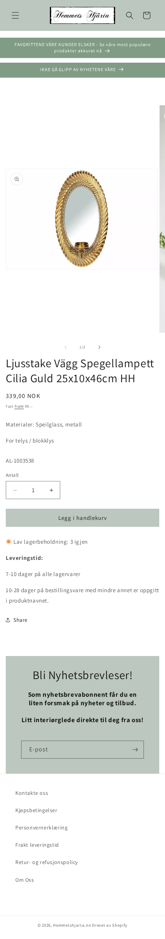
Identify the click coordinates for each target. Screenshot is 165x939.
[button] (15, 15)
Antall (12, 475)
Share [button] (20, 619)
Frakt (19, 406)
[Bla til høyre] (99, 347)
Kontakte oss (31, 792)
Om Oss (24, 879)
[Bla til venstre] (65, 347)
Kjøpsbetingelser (36, 810)
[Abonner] (135, 750)
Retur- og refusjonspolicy (46, 862)
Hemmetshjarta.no (72, 925)
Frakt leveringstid (37, 844)
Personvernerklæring (41, 827)
